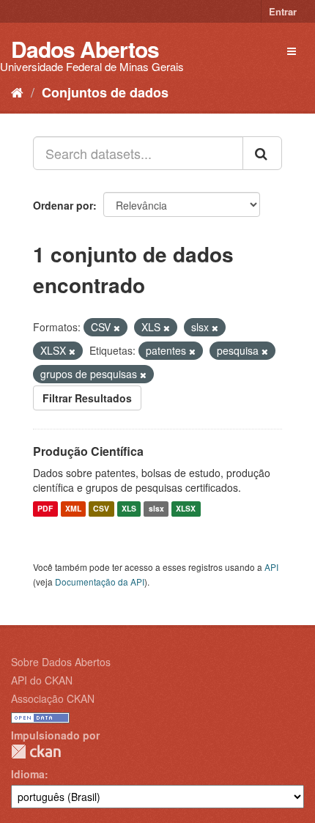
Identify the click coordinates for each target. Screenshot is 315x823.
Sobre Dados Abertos (61, 661)
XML (73, 508)
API (271, 567)
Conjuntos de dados (105, 92)
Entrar (283, 11)
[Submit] (262, 153)
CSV (101, 508)
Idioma (28, 774)
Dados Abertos (85, 48)
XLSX (186, 508)
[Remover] (117, 327)
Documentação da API (99, 581)
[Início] (17, 91)
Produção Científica (88, 451)
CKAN (36, 751)
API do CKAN (42, 680)
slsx (156, 508)
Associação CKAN (52, 698)
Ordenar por (63, 205)
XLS (129, 508)
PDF (45, 508)
